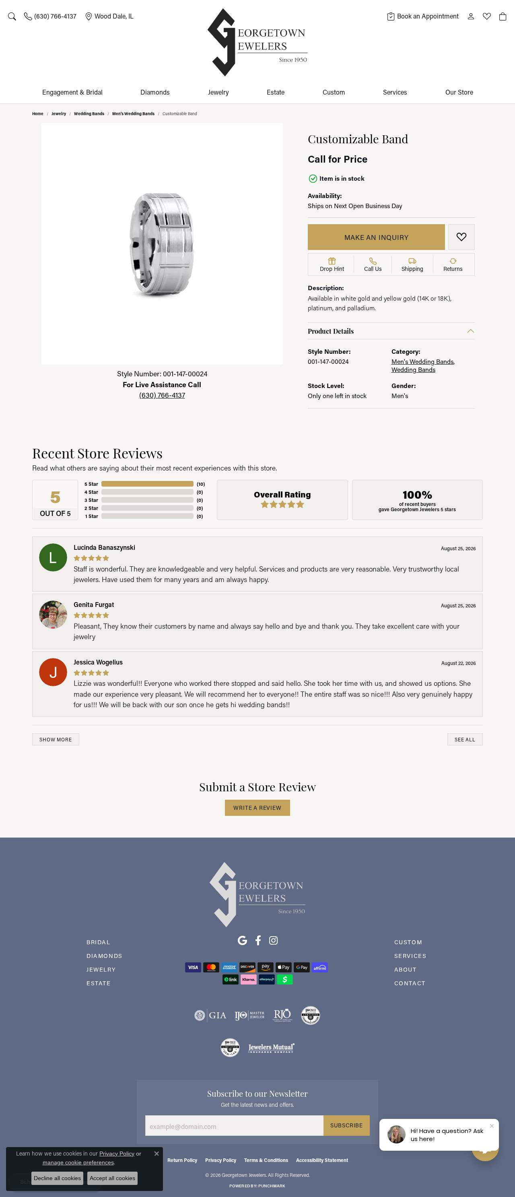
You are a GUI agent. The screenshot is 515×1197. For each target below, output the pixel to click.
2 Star (91, 508)
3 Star (91, 500)
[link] (50, 16)
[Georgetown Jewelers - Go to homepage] (257, 894)
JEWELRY (101, 969)
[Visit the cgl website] (230, 1048)
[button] (12, 16)
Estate (275, 92)
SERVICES (410, 956)
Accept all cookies (112, 1178)
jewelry (59, 113)
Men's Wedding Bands (133, 113)
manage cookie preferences (78, 1162)
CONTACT (410, 983)
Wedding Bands (89, 113)
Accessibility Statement (322, 1160)
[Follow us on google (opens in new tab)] (242, 940)
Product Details (331, 330)
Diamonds (155, 92)
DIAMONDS (105, 956)
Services (395, 92)
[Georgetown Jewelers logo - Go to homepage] (257, 42)
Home (37, 113)
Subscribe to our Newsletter (257, 1093)
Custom (334, 92)
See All (465, 740)
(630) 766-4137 (162, 395)
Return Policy (182, 1160)
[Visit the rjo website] (282, 1015)
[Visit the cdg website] (311, 1015)
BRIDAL (99, 942)
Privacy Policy (220, 1160)
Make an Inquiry (376, 237)
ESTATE (99, 983)
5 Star (91, 484)
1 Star (91, 516)
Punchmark (271, 1186)
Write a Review (257, 807)
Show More (55, 740)
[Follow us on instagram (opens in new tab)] (273, 940)
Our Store (459, 92)
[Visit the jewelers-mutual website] (271, 1048)
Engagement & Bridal (72, 92)
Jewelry (218, 92)
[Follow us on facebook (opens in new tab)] (258, 940)
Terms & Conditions (266, 1160)
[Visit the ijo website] (250, 1015)
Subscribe (346, 1125)
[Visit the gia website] (210, 1015)
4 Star (91, 492)
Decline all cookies (57, 1178)
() (201, 484)
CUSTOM (408, 942)
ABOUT (405, 969)
